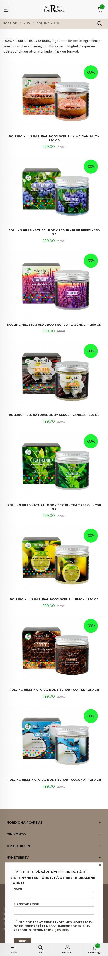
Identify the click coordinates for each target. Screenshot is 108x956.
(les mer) (62, 930)
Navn (18, 889)
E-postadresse (26, 904)
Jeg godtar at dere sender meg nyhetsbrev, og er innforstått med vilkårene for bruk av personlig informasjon (53, 926)
